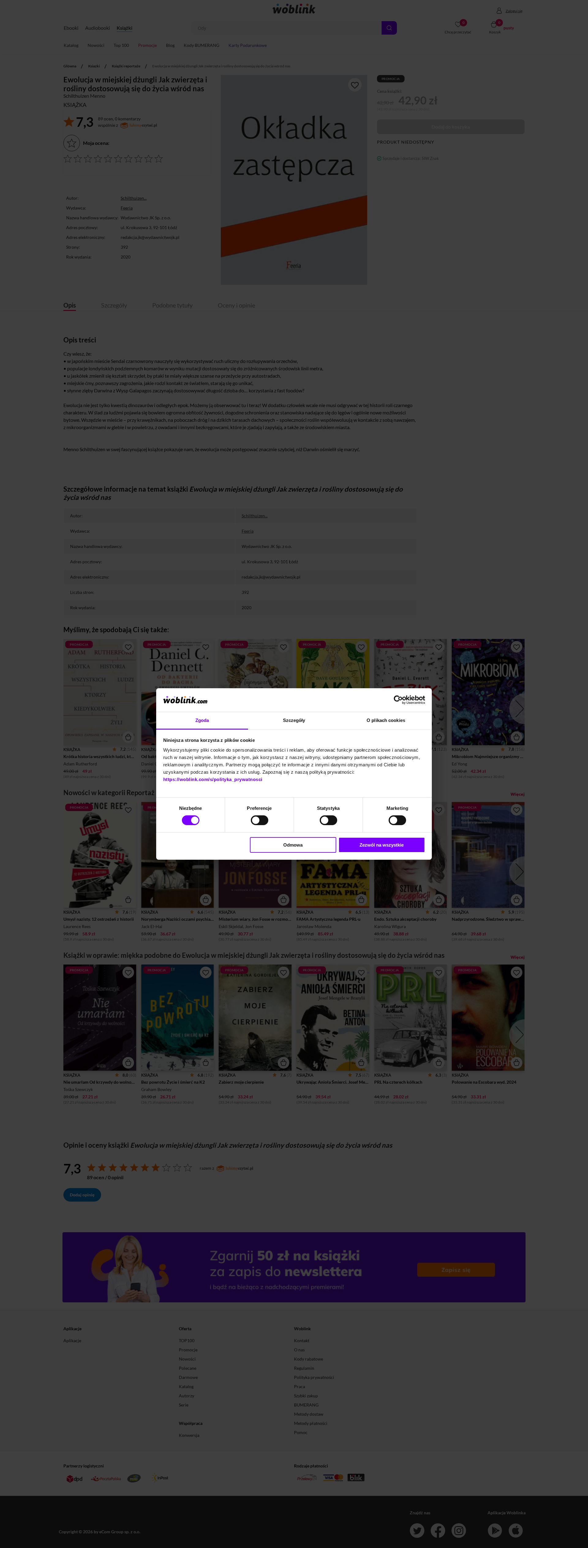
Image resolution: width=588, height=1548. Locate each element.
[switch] (259, 820)
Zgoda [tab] (202, 720)
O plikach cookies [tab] (386, 720)
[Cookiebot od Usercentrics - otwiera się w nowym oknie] (398, 699)
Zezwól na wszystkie (382, 845)
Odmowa (293, 845)
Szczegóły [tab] (294, 720)
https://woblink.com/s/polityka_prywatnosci (212, 779)
